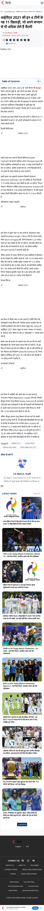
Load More (22, 824)
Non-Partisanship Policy (15, 886)
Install (35, 908)
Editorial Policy (14, 882)
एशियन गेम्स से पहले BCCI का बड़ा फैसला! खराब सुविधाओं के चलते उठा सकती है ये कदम (19, 586)
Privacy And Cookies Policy (32, 870)
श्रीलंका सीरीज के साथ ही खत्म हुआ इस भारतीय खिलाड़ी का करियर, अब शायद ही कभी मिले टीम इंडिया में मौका (21, 751)
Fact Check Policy (29, 882)
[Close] (41, 908)
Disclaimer (35, 865)
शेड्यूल (38, 87)
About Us (22, 865)
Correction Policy (33, 886)
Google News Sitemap (29, 874)
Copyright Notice (11, 870)
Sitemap (13, 874)
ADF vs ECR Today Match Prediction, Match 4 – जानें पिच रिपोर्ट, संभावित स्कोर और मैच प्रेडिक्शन (20, 686)
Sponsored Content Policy (30, 890)
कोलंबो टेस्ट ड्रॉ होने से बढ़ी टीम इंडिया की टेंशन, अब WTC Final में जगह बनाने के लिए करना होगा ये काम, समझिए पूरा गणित (20, 719)
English (18, 846)
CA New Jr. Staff (11, 33)
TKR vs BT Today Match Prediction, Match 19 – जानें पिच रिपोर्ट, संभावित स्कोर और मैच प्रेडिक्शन (21, 555)
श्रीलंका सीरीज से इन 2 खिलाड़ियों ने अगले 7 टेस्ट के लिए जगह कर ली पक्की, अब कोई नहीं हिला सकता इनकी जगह (22, 617)
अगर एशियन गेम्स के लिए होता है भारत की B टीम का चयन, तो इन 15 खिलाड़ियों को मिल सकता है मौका (21, 522)
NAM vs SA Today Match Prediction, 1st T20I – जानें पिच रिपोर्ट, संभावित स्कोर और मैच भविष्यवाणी (20, 651)
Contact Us (10, 865)
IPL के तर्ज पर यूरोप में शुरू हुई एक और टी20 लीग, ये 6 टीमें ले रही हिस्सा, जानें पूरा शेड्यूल (21, 782)
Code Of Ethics (12, 890)
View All (37, 493)
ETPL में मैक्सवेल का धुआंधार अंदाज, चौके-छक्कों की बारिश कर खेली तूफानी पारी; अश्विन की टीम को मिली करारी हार (20, 815)
